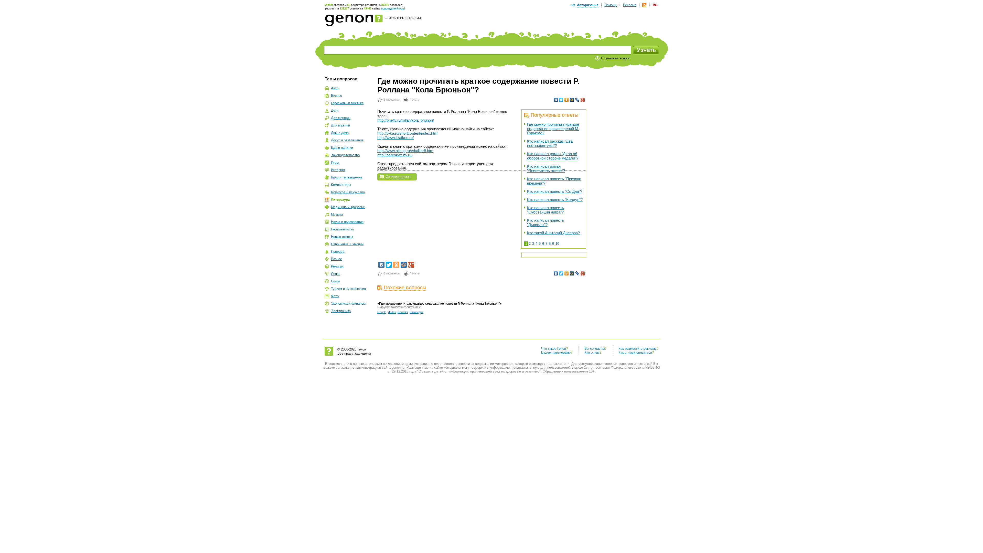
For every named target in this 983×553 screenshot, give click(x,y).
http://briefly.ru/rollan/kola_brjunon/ (405, 120)
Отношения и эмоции (347, 244)
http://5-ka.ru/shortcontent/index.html (407, 133)
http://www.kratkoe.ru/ (395, 137)
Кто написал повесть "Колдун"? (555, 199)
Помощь (610, 5)
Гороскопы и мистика (347, 103)
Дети (334, 110)
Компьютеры (341, 185)
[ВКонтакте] (556, 100)
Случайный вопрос (615, 58)
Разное (336, 259)
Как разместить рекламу (637, 348)
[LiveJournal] (577, 100)
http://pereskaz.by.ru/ (394, 155)
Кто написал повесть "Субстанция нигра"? (545, 210)
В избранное (391, 99)
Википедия (416, 312)
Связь (335, 274)
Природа (337, 251)
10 (557, 244)
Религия (337, 266)
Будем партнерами (556, 352)
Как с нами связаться (635, 352)
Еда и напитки (342, 148)
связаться (343, 367)
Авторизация (588, 5)
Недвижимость (342, 229)
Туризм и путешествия (348, 289)
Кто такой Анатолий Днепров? (553, 233)
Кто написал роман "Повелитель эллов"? (546, 168)
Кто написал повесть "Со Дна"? (554, 191)
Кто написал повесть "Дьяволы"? (545, 222)
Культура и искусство (348, 192)
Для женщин (340, 118)
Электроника (341, 311)
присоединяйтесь (392, 8)
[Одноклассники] (566, 100)
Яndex (392, 312)
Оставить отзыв (398, 177)
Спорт (335, 281)
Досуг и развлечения (347, 140)
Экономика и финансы (348, 303)
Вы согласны (594, 348)
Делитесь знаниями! (405, 18)
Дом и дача (340, 133)
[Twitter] (561, 100)
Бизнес (336, 96)
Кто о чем (592, 352)
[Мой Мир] (572, 100)
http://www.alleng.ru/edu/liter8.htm (405, 150)
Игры (335, 162)
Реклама (629, 5)
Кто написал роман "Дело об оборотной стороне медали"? (552, 156)
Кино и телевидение (346, 177)
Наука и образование (347, 222)
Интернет (338, 170)
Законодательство (345, 155)
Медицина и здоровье (348, 207)
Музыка (337, 214)
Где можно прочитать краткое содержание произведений (553, 128)
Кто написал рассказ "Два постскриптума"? (550, 143)
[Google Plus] (582, 100)
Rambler (403, 312)
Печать (414, 99)
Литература (340, 199)
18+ (655, 5)
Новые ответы (342, 237)
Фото (335, 296)
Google (381, 312)
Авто (334, 88)
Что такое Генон (553, 348)
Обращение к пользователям (565, 371)
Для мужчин (340, 125)
